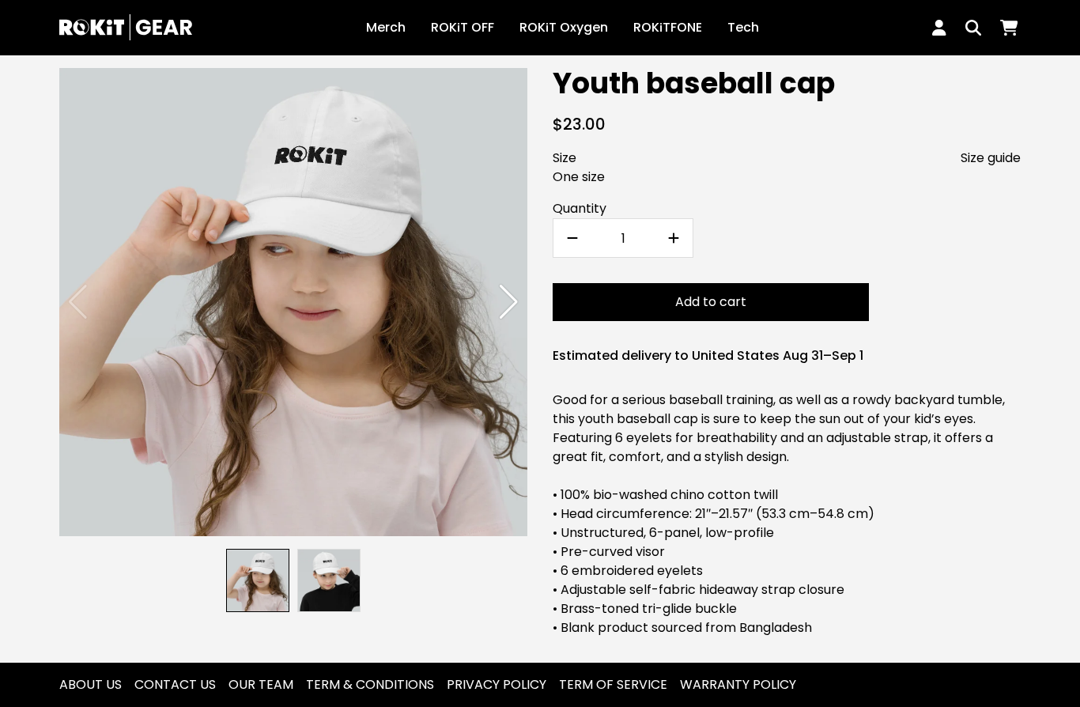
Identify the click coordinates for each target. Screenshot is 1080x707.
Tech (743, 27)
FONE (667, 27)
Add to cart (710, 302)
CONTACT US (175, 684)
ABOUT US (90, 684)
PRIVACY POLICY (496, 684)
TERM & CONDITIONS (370, 684)
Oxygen (563, 27)
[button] (508, 302)
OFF (462, 27)
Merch (386, 27)
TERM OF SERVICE (613, 684)
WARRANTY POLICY (738, 684)
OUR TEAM (260, 684)
